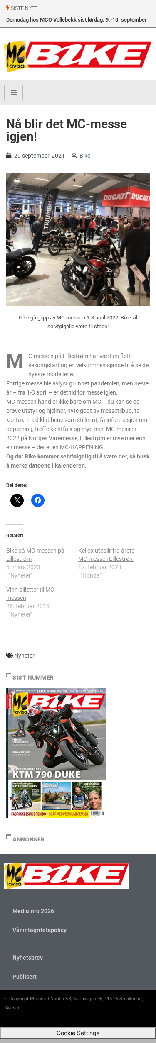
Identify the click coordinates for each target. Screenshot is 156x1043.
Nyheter (24, 655)
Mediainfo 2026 (33, 911)
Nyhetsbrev (27, 957)
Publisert (24, 976)
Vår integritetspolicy (39, 930)
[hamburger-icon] (13, 93)
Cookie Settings (78, 1032)
